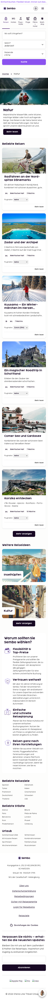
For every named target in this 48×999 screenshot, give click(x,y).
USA (26, 799)
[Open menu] (43, 8)
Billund (27, 810)
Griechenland (30, 792)
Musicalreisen (30, 846)
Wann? (7, 43)
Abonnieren (24, 967)
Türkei (4, 788)
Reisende (8, 52)
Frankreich (6, 792)
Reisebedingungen (24, 896)
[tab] (6, 22)
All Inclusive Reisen (9, 839)
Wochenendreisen (9, 846)
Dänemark (29, 785)
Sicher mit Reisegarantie (24, 902)
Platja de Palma (31, 814)
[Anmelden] (36, 8)
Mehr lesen (12, 132)
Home (5, 74)
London (28, 817)
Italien (27, 788)
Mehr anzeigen (24, 534)
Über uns (24, 886)
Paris (4, 814)
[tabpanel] (24, 48)
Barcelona (6, 817)
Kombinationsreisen (33, 839)
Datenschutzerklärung (24, 891)
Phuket (27, 820)
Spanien (5, 785)
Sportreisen (7, 842)
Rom (4, 820)
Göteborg (29, 824)
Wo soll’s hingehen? (13, 33)
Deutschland (7, 795)
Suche (24, 62)
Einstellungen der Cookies (26, 925)
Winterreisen (30, 835)
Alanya (5, 810)
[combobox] (24, 36)
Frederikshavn (8, 824)
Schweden (29, 795)
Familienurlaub (31, 842)
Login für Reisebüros (24, 907)
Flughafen (8, 200)
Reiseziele (24, 916)
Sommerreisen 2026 (10, 835)
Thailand (5, 799)
